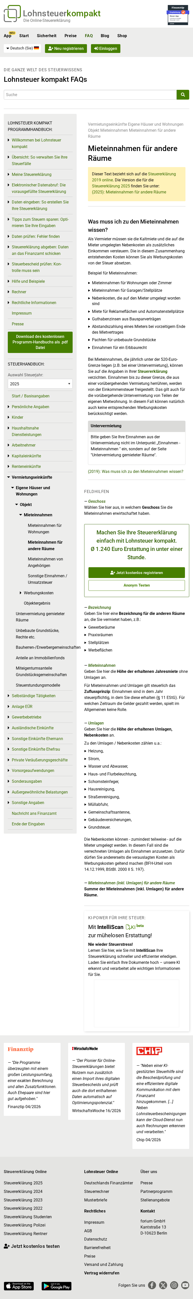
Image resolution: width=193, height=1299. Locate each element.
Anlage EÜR (22, 706)
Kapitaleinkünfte (26, 456)
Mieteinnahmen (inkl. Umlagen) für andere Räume (131, 883)
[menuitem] (22, 48)
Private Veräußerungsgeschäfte (40, 760)
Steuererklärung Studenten (28, 1216)
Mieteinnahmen (114, 130)
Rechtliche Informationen (34, 302)
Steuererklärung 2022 (23, 1208)
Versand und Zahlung (103, 1264)
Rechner (19, 292)
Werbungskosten (39, 593)
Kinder (17, 417)
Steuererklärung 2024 (23, 1191)
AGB (88, 1231)
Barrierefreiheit (97, 1247)
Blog (105, 35)
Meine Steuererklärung (32, 174)
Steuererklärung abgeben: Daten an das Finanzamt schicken (40, 250)
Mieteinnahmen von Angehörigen (45, 562)
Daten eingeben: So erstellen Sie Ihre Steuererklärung (40, 205)
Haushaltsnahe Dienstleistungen (26, 431)
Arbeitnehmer (23, 445)
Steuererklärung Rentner (25, 1233)
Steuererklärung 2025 (111, 186)
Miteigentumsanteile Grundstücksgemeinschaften (41, 671)
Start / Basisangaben (31, 396)
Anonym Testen (137, 585)
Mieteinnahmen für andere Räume (45, 545)
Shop (122, 35)
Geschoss (97, 501)
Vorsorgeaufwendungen (33, 770)
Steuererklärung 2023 (23, 1200)
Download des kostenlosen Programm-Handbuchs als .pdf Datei (40, 342)
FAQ (89, 35)
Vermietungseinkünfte (107, 124)
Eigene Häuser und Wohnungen (155, 124)
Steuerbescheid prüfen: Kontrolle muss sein (37, 267)
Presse (18, 324)
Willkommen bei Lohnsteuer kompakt (36, 143)
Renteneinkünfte (26, 466)
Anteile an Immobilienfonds (40, 658)
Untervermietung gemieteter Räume (40, 617)
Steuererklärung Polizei (24, 1225)
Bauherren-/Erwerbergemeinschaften (44, 647)
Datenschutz (95, 1239)
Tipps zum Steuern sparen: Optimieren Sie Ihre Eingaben (40, 222)
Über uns (148, 1171)
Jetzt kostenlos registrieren (139, 572)
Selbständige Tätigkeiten (34, 695)
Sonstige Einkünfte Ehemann (37, 738)
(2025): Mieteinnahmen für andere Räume (129, 192)
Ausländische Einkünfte (33, 728)
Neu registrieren (68, 48)
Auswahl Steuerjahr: (25, 375)
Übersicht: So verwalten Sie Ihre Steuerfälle (39, 160)
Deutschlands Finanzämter (108, 1183)
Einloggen (107, 48)
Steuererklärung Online (25, 1171)
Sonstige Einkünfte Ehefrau (36, 749)
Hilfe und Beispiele (28, 281)
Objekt (94, 130)
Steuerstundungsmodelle (38, 685)
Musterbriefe (95, 1200)
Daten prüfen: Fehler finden (36, 236)
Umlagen (96, 723)
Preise (71, 35)
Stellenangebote (155, 1200)
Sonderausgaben (27, 781)
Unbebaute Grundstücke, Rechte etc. (37, 633)
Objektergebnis (37, 603)
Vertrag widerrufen (101, 1273)
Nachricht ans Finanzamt (34, 813)
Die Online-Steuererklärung (46, 20)
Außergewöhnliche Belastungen (40, 792)
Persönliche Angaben (30, 406)
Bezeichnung (99, 607)
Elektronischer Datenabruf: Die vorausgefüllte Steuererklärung (39, 188)
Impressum (22, 313)
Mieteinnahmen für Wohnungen (45, 528)
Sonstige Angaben (28, 802)
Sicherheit (47, 35)
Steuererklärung (152, 371)
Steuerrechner (96, 1191)
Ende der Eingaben (28, 824)
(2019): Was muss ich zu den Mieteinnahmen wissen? (135, 471)
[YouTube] (185, 1285)
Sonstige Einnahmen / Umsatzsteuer (47, 579)
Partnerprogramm (156, 1191)
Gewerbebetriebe (26, 717)
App (7, 35)
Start (24, 35)
